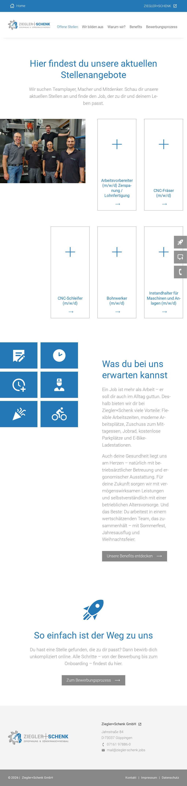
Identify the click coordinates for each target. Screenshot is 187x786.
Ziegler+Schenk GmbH (37, 777)
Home (20, 6)
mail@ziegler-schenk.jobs (126, 750)
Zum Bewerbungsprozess (88, 680)
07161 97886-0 (119, 744)
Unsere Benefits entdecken (130, 556)
